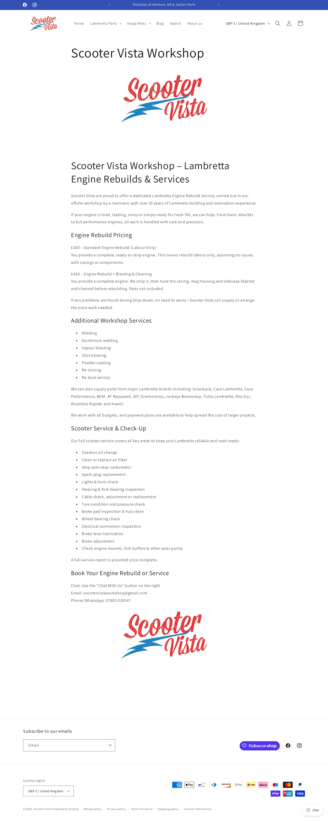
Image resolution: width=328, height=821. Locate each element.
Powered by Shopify (65, 809)
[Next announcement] (218, 5)
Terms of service (141, 809)
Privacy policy (116, 809)
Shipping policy (168, 809)
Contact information (197, 809)
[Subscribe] (109, 745)
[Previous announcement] (109, 5)
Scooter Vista (43, 809)
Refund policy (93, 809)
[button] (105, 23)
